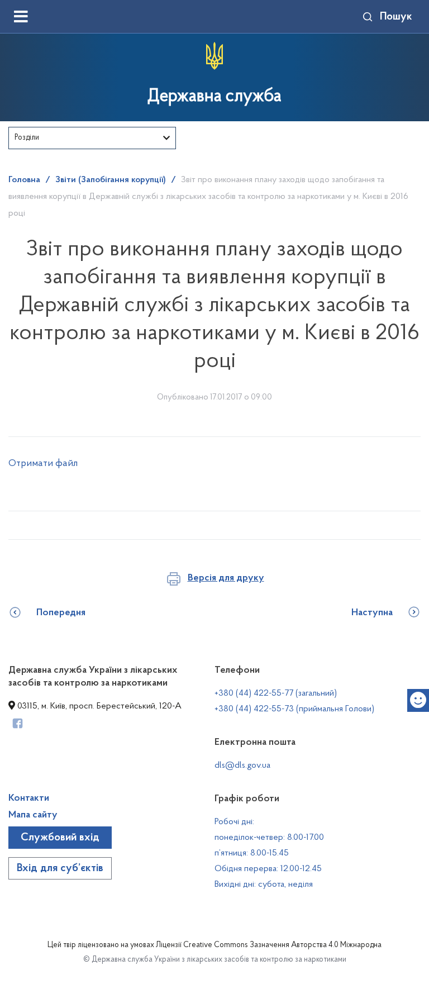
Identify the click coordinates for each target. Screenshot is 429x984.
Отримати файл (43, 464)
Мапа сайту (33, 815)
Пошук (396, 16)
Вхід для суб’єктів (60, 868)
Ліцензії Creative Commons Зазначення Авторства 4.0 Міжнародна (269, 945)
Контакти (28, 798)
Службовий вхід (60, 837)
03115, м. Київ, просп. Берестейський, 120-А (98, 706)
